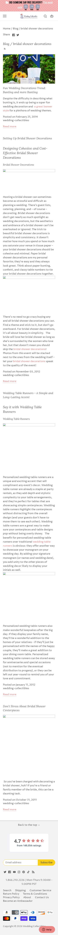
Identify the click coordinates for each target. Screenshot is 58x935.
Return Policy (11, 894)
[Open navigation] (4, 16)
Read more (9, 126)
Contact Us (42, 897)
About (27, 897)
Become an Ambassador (18, 901)
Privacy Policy (11, 897)
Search (7, 890)
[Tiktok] (28, 872)
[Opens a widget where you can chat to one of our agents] (47, 930)
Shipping (20, 890)
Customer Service (40, 890)
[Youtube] (14, 872)
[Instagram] (19, 872)
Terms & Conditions (35, 894)
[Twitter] (5, 872)
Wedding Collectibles (34, 926)
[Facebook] (9, 872)
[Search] (45, 16)
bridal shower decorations (29, 349)
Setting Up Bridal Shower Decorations (27, 138)
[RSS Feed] (4, 48)
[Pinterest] (23, 872)
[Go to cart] (52, 16)
